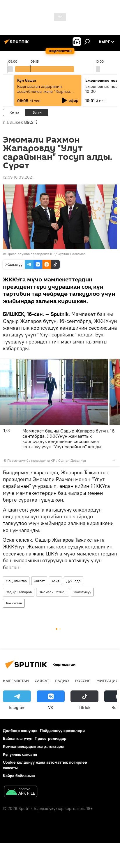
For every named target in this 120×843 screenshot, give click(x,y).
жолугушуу (82, 592)
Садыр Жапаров (19, 592)
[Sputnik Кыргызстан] (17, 44)
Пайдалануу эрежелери (62, 730)
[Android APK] (20, 792)
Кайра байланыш (19, 775)
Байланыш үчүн (17, 738)
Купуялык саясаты (20, 754)
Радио (62, 680)
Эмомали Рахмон (52, 592)
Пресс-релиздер (50, 738)
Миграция (107, 680)
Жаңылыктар (16, 581)
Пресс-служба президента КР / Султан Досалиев (46, 254)
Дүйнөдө (73, 581)
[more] (114, 460)
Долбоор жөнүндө (20, 730)
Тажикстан (14, 603)
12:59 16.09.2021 (18, 177)
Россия (83, 680)
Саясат (39, 581)
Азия (55, 581)
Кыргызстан (16, 680)
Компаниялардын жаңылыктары (33, 746)
